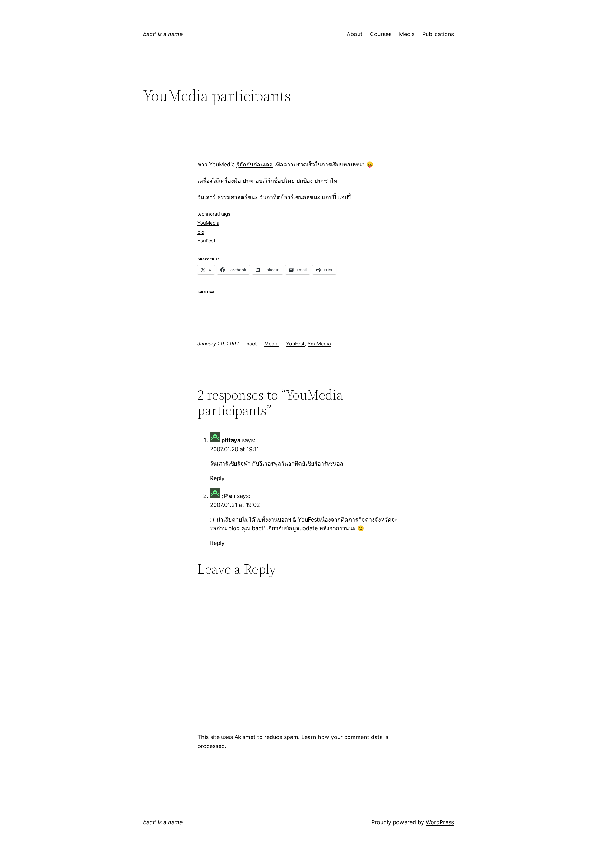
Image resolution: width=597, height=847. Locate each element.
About (355, 34)
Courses (380, 34)
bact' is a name (163, 34)
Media (407, 34)
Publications (438, 34)
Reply (217, 478)
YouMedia (208, 223)
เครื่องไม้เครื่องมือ (219, 180)
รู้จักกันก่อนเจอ (254, 164)
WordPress (440, 822)
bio (200, 232)
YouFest (206, 241)
